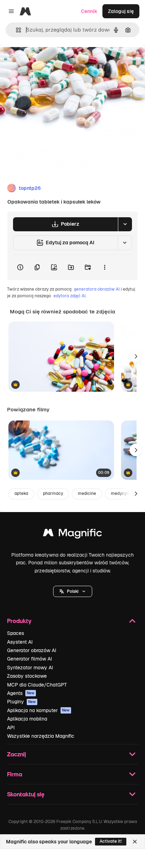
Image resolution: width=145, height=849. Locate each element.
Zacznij (16, 754)
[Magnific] (72, 534)
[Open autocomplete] (15, 30)
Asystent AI (20, 642)
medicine (87, 493)
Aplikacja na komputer (38, 710)
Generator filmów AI (29, 659)
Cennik (89, 11)
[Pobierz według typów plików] (125, 224)
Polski (72, 591)
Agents (20, 693)
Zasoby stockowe (27, 676)
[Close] (135, 841)
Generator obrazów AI (31, 650)
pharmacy (53, 493)
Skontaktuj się (25, 794)
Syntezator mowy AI (30, 667)
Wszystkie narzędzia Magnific (40, 736)
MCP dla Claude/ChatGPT (37, 685)
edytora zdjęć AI (69, 296)
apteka (21, 493)
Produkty (19, 620)
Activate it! (111, 841)
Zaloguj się (121, 11)
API (11, 727)
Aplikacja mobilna (27, 719)
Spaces (15, 633)
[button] (72, 591)
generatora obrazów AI (97, 289)
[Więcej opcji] (104, 267)
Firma (14, 774)
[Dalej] (136, 356)
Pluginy (21, 701)
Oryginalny (48, 60)
